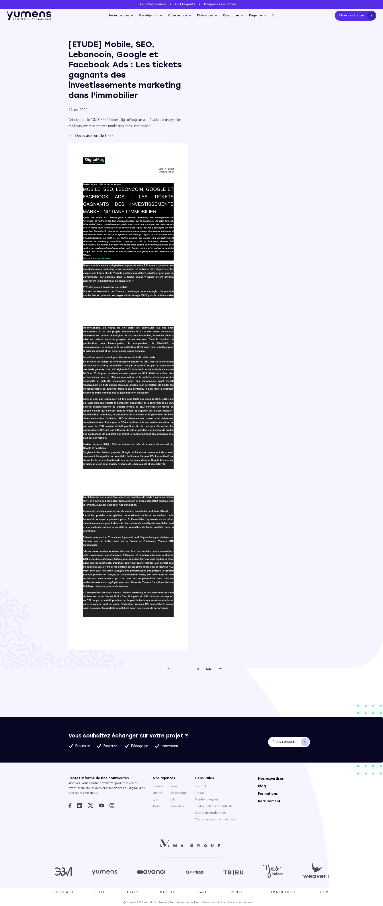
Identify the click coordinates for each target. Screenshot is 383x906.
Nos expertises (118, 15)
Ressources (231, 15)
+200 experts (185, 4)
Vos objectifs (148, 15)
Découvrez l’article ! (90, 136)
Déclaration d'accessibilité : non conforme (227, 902)
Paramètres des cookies (184, 902)
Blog (275, 15)
